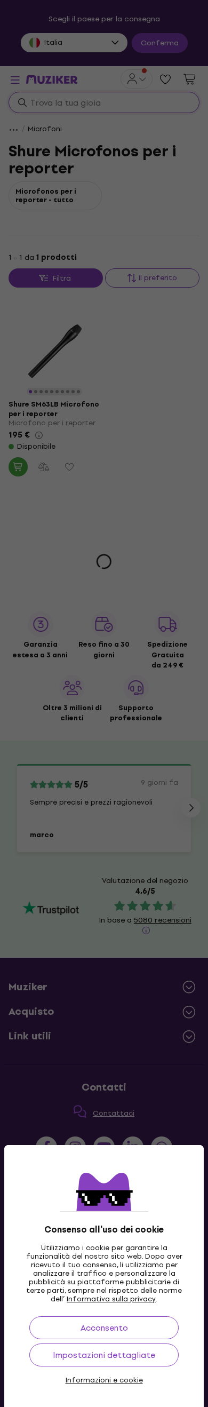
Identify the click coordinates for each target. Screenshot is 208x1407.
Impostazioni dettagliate (104, 1355)
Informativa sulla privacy (111, 1299)
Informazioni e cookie (104, 1380)
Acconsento (104, 1327)
